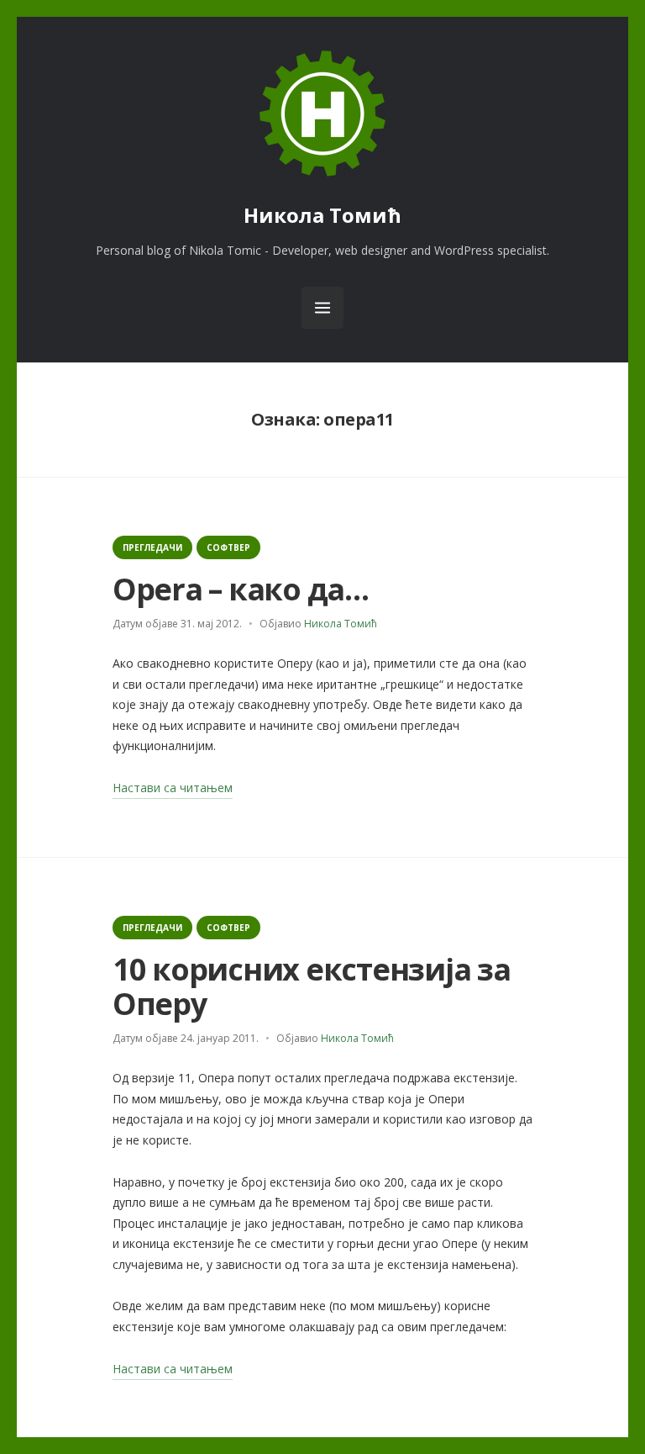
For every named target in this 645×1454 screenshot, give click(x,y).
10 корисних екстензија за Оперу (312, 986)
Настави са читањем (173, 789)
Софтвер (228, 547)
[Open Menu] (322, 308)
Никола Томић (322, 215)
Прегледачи (152, 547)
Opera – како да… (241, 589)
